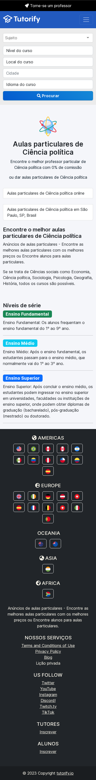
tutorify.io (65, 773)
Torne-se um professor (50, 5)
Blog (48, 657)
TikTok (48, 712)
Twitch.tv (48, 706)
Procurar (50, 95)
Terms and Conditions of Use (48, 645)
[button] (19, 448)
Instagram (48, 694)
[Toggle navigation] (86, 20)
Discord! (48, 700)
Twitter (48, 682)
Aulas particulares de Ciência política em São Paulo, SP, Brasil (47, 212)
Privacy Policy (48, 651)
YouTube (48, 688)
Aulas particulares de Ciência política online (45, 193)
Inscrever (48, 731)
